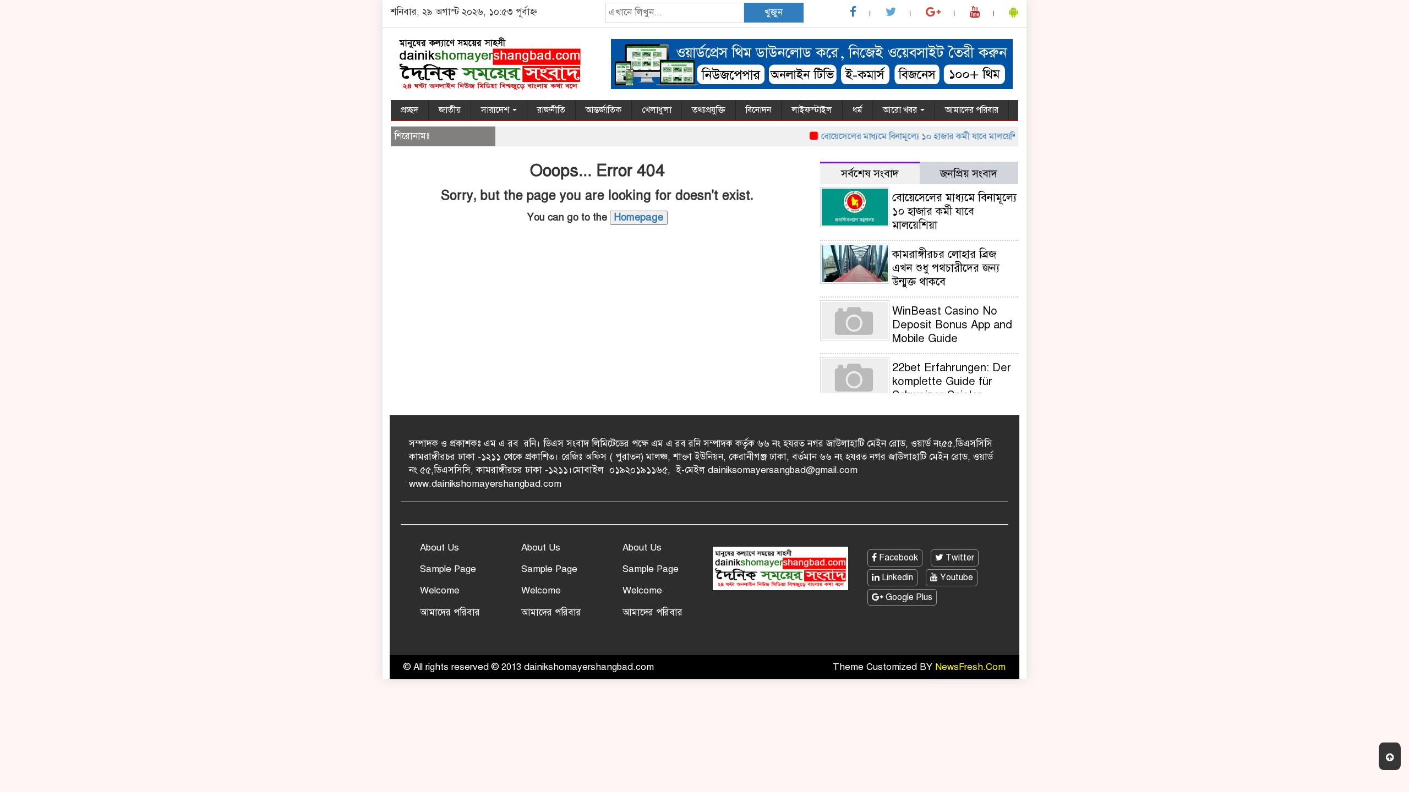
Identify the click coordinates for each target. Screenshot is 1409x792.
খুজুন (773, 12)
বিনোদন (758, 110)
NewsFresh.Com (970, 667)
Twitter (958, 557)
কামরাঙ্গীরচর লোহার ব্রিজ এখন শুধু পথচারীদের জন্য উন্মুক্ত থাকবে (946, 268)
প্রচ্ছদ (409, 110)
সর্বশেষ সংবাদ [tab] (870, 173)
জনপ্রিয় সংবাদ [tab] (968, 173)
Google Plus (907, 597)
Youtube (955, 577)
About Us (439, 547)
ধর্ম (857, 110)
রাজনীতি (551, 110)
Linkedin (896, 577)
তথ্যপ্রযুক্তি (708, 110)
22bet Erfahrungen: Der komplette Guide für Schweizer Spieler (951, 381)
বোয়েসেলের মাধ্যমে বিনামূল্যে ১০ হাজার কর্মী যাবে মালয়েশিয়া (910, 136)
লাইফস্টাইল (811, 110)
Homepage (638, 217)
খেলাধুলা (656, 110)
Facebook (897, 557)
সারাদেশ (496, 110)
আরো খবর (901, 110)
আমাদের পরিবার (971, 110)
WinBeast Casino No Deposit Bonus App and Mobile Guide (952, 324)
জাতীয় (450, 110)
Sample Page (448, 569)
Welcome (440, 590)
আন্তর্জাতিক (603, 110)
